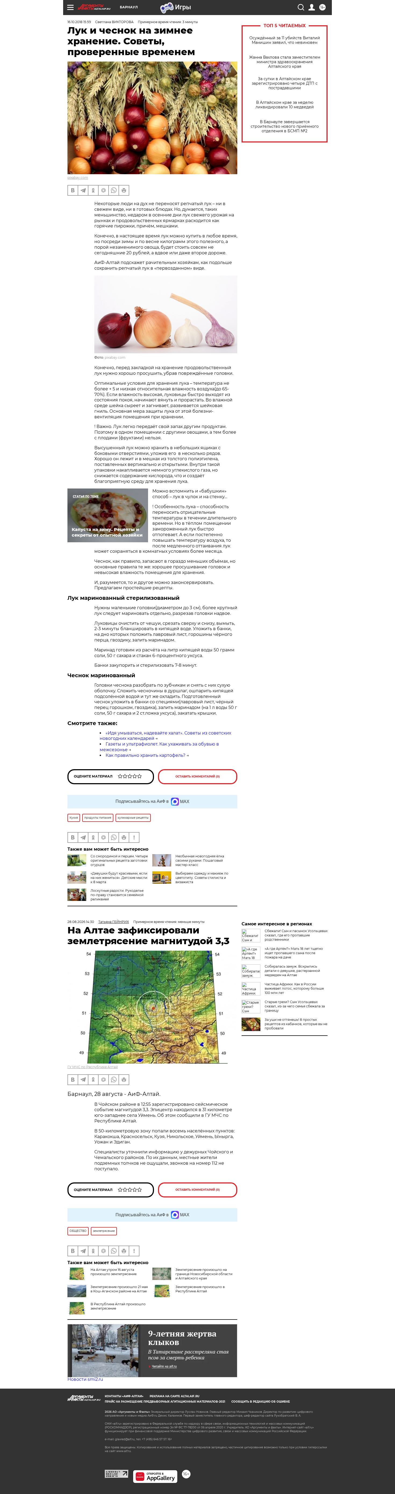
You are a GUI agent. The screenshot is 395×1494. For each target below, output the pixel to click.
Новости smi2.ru (85, 1379)
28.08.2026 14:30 (80, 922)
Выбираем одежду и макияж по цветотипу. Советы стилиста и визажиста (201, 877)
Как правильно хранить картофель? (145, 755)
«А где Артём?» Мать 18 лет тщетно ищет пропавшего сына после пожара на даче (294, 953)
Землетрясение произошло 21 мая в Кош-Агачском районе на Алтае (119, 1289)
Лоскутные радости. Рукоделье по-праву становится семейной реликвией (117, 895)
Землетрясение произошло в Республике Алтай (200, 1289)
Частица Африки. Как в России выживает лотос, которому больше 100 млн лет (294, 988)
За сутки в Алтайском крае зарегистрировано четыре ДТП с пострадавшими (285, 83)
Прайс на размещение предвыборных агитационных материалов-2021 (165, 1401)
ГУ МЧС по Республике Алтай (92, 1067)
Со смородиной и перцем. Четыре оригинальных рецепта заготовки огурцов (119, 860)
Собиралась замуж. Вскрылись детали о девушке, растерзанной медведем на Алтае (292, 970)
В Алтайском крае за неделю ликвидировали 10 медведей (285, 104)
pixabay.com (77, 178)
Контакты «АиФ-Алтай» (124, 1396)
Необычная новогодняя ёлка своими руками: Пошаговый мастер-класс (199, 860)
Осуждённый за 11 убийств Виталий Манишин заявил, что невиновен (284, 40)
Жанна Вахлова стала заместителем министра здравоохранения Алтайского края (284, 62)
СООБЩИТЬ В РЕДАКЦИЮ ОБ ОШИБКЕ (260, 1401)
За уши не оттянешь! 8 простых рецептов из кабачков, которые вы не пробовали (296, 1024)
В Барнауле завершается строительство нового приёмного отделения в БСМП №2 (285, 126)
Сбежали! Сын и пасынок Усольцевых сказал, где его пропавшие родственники (296, 935)
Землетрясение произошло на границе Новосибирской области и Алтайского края (203, 1274)
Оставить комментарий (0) (197, 776)
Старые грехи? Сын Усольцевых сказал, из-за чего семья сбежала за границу (295, 1006)
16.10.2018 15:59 (79, 22)
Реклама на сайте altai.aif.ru (174, 1396)
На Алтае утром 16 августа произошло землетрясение (114, 1272)
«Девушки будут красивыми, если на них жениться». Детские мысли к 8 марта (119, 877)
